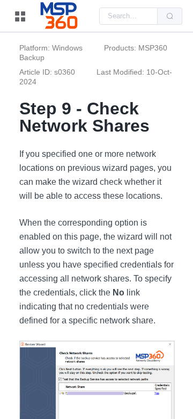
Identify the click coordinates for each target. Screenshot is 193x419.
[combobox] (128, 16)
